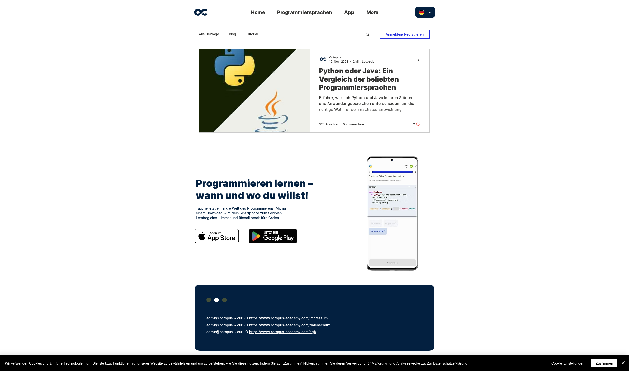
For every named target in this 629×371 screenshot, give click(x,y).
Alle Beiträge (209, 34)
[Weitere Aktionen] (420, 59)
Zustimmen (604, 363)
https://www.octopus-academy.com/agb (282, 332)
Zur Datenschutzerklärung (447, 363)
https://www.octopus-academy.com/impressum (288, 318)
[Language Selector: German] (425, 12)
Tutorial (252, 34)
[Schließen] (623, 363)
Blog (232, 34)
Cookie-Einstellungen (567, 363)
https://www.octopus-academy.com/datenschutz (289, 325)
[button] (367, 34)
